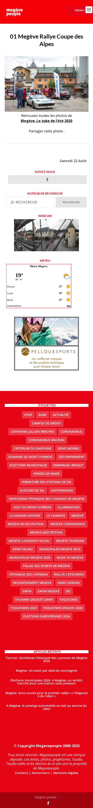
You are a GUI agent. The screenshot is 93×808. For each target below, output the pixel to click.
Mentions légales (65, 773)
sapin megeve (48, 591)
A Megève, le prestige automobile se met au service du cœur (46, 707)
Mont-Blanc (23, 549)
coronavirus (71, 432)
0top (28, 415)
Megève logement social (29, 541)
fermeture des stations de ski (46, 482)
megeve (77, 515)
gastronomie (62, 490)
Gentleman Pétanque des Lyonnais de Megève (46, 499)
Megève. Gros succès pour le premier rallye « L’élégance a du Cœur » (46, 694)
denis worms (68, 448)
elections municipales (28, 465)
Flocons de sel (32, 490)
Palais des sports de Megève (46, 566)
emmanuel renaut (68, 465)
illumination (68, 507)
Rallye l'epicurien (69, 574)
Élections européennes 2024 (46, 616)
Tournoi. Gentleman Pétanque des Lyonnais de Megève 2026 (46, 659)
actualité (61, 415)
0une (42, 415)
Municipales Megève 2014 (59, 549)
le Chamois (56, 515)
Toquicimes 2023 (23, 608)
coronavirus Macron (46, 440)
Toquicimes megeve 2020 (62, 608)
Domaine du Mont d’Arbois (30, 457)
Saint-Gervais (69, 583)
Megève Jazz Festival (46, 532)
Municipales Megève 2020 (30, 557)
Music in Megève (70, 557)
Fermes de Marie (46, 473)
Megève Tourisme (70, 541)
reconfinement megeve (32, 583)
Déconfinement (72, 457)
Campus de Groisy (46, 423)
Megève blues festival (26, 524)
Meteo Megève (39, 266)
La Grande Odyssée (25, 515)
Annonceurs (41, 773)
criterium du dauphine (32, 448)
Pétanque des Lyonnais (28, 574)
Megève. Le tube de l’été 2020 (46, 120)
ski (68, 591)
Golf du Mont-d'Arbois (32, 507)
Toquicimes (68, 599)
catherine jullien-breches (32, 432)
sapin (26, 591)
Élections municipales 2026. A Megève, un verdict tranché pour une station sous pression (46, 681)
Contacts (21, 773)
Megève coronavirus (67, 524)
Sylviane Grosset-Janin (34, 599)
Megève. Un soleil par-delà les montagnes (46, 670)
